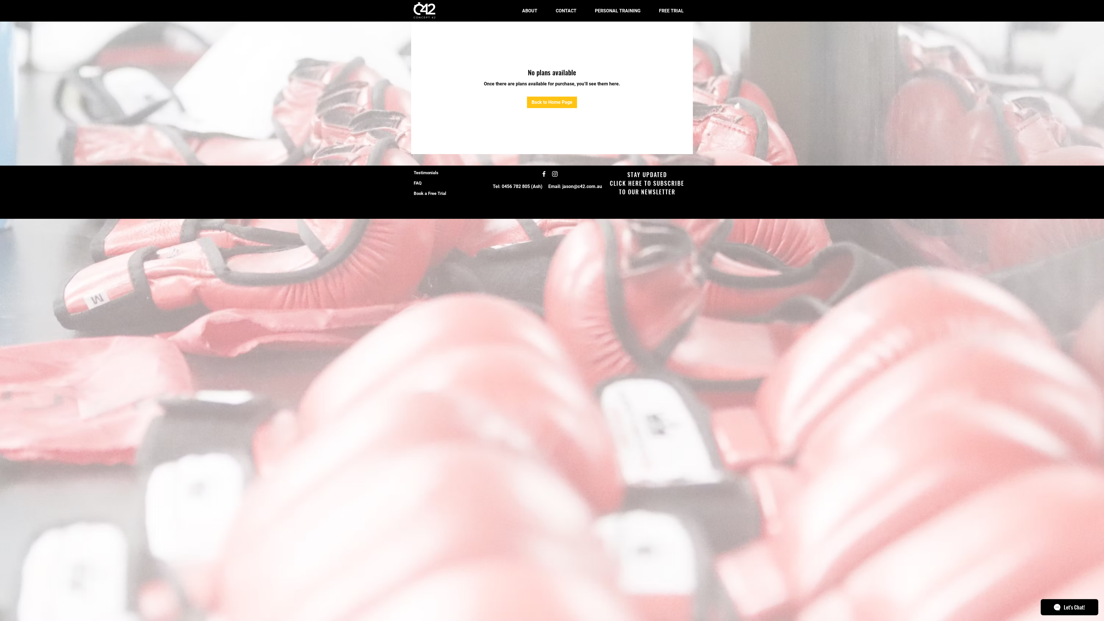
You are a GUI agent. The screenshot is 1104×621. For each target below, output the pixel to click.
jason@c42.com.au (582, 186)
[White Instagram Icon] (555, 174)
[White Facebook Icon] (544, 174)
